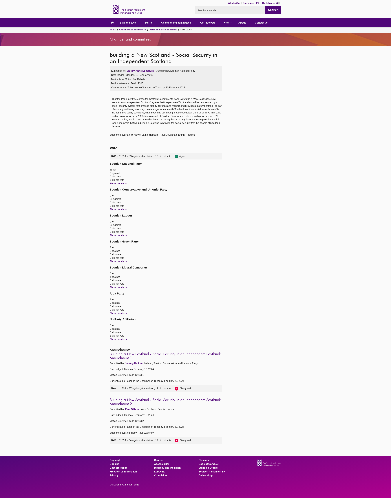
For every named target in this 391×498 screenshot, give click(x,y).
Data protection (119, 468)
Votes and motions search (163, 29)
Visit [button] (227, 22)
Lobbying (159, 471)
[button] (119, 183)
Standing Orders (208, 468)
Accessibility (161, 464)
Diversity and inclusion (167, 468)
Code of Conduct (208, 464)
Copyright (115, 460)
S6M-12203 (186, 29)
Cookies (114, 464)
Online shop (206, 475)
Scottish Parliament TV (212, 471)
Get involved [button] (207, 22)
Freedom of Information (123, 471)
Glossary (204, 460)
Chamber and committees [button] (176, 22)
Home (113, 29)
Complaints (160, 475)
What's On (234, 3)
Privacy (114, 475)
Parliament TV (251, 3)
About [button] (242, 22)
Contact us (261, 22)
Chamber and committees (132, 29)
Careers (158, 460)
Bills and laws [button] (128, 22)
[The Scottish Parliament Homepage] (112, 22)
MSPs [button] (148, 22)
